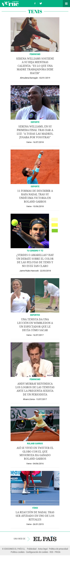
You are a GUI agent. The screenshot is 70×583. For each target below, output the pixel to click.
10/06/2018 (38, 206)
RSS (51, 551)
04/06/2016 (38, 464)
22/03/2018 (45, 271)
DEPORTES (35, 314)
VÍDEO (35, 507)
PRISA (57, 551)
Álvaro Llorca (29, 399)
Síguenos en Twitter (40, 3)
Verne (10, 3)
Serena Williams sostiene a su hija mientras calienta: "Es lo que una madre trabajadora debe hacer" (35, 66)
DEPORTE (35, 122)
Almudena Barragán (29, 78)
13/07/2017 (41, 399)
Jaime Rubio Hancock (29, 271)
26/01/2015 (38, 524)
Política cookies (18, 551)
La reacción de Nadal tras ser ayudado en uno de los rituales (35, 516)
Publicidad (31, 548)
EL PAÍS (44, 538)
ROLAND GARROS (35, 443)
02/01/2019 (44, 78)
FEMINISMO (35, 379)
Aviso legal (43, 548)
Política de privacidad (58, 548)
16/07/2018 (38, 142)
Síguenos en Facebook (35, 3)
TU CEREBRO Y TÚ (35, 250)
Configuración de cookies (37, 551)
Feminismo (35, 54)
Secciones (66, 3)
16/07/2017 (38, 335)
